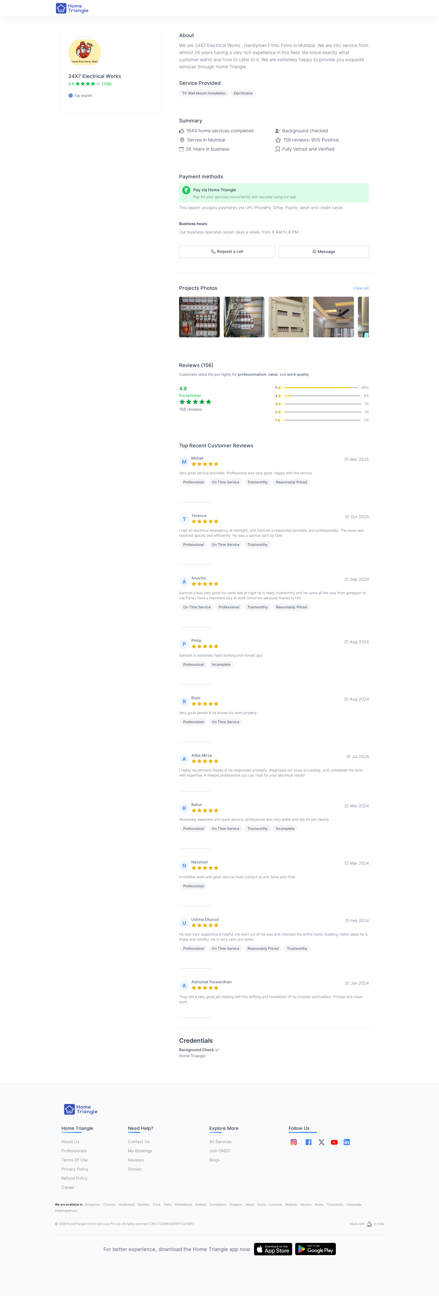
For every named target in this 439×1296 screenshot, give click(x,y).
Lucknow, (276, 1204)
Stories (134, 1169)
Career (67, 1187)
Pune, (157, 1204)
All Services (220, 1141)
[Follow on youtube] (334, 1142)
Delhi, (168, 1204)
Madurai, (292, 1204)
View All (361, 288)
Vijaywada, (354, 1204)
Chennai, (110, 1204)
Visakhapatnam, (66, 1210)
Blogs (214, 1159)
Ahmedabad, (184, 1204)
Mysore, (307, 1204)
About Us (70, 1141)
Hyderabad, (127, 1204)
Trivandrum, (335, 1204)
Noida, (320, 1204)
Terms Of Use (74, 1159)
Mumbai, (144, 1204)
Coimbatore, (219, 1204)
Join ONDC (219, 1150)
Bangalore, (93, 1204)
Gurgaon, (236, 1204)
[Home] (77, 8)
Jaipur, (250, 1204)
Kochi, (262, 1204)
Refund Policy (74, 1178)
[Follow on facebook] (308, 1142)
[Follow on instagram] (294, 1142)
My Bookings (140, 1150)
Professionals (74, 1150)
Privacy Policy (74, 1169)
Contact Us (139, 1141)
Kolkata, (201, 1204)
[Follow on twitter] (321, 1142)
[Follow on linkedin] (347, 1142)
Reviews (136, 1159)
